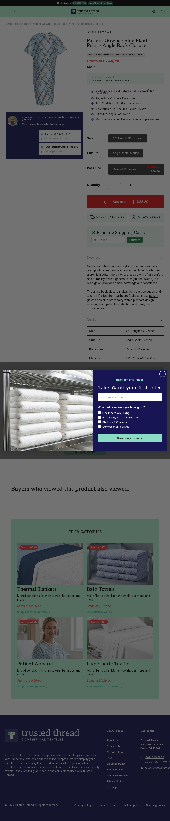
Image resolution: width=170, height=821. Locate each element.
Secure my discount (130, 438)
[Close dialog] (162, 374)
